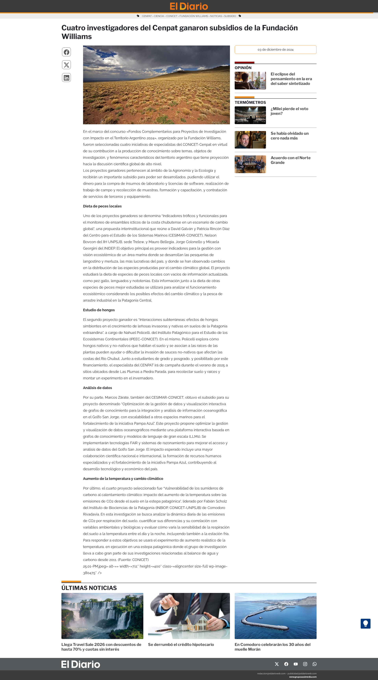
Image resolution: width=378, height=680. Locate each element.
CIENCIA (159, 16)
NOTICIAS (216, 16)
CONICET (171, 16)
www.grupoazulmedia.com (303, 676)
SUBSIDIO (230, 16)
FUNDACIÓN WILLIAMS (194, 16)
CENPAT (147, 16)
